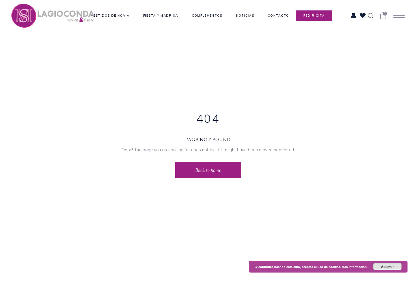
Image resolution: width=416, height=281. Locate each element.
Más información (354, 267)
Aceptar (387, 266)
